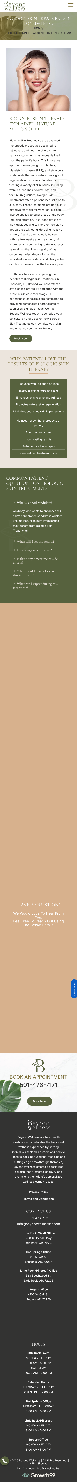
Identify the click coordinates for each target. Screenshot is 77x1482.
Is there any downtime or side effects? (35, 561)
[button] (38, 502)
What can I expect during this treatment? (35, 585)
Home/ (38, 28)
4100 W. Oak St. (38, 1294)
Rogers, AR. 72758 (38, 1299)
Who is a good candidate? (34, 502)
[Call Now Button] (4, 1460)
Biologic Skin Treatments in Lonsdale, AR (38, 33)
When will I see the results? (35, 541)
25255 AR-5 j (38, 1256)
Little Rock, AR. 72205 (38, 1280)
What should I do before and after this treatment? (38, 573)
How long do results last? (34, 550)
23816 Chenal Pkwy (39, 1238)
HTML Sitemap (38, 1463)
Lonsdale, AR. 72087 (38, 1261)
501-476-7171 (38, 1084)
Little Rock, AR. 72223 (38, 1243)
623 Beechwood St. (38, 1275)
